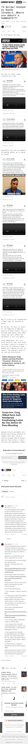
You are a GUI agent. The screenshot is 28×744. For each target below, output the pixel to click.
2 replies (8, 539)
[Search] (25, 668)
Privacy (13, 736)
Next (23, 480)
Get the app (20, 739)
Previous (6, 480)
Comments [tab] (5, 491)
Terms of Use (21, 461)
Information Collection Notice (17, 462)
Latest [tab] (7, 668)
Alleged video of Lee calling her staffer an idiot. (9, 678)
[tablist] (8, 491)
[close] (23, 696)
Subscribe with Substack (15, 720)
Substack (8, 742)
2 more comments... (6, 660)
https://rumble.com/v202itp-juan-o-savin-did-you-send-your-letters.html (15, 578)
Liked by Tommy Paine (11, 507)
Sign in (24, 2)
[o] (24, 674)
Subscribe (19, 2)
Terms (17, 736)
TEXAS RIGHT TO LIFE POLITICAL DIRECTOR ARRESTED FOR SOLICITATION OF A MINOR (9, 689)
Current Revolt (12, 681)
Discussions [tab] (13, 668)
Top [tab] (3, 668)
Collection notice (22, 736)
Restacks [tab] (11, 491)
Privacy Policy (19, 727)
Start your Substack (10, 739)
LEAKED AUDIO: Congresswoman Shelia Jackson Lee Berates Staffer (9, 674)
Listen (24, 27)
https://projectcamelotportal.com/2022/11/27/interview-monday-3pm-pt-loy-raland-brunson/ (15, 570)
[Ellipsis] (26, 505)
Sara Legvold (8, 506)
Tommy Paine (8, 26)
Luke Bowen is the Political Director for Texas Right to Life (9, 693)
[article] (14, 677)
